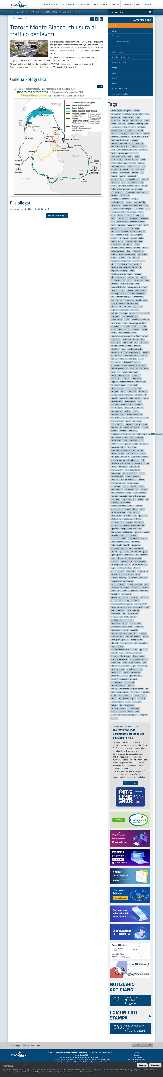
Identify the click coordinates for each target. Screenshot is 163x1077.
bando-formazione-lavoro (121, 607)
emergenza (115, 261)
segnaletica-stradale (134, 669)
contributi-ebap (140, 561)
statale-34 (115, 349)
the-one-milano (117, 470)
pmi (122, 290)
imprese (135, 173)
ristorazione (115, 339)
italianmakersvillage (118, 577)
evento (129, 346)
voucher (114, 176)
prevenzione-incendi (134, 414)
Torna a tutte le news (57, 215)
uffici (146, 225)
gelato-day (143, 516)
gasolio (122, 176)
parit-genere (136, 378)
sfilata (142, 509)
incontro (114, 300)
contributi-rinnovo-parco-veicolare (124, 649)
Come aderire (130, 782)
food (126, 617)
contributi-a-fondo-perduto (129, 186)
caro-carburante (127, 284)
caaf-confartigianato (119, 496)
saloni (113, 646)
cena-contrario (141, 555)
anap (125, 117)
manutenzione (135, 418)
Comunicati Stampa (120, 41)
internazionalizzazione (132, 267)
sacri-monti (115, 613)
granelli (126, 169)
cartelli (127, 565)
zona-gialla (115, 280)
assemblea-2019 (117, 571)
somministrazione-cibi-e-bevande (124, 535)
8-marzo (127, 516)
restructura (143, 391)
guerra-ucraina (122, 692)
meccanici (115, 404)
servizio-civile (126, 404)
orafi (134, 333)
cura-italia (115, 365)
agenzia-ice (132, 391)
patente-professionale (140, 319)
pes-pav (144, 336)
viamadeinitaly (125, 568)
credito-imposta (117, 202)
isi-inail (140, 499)
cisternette (115, 715)
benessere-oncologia (119, 623)
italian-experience (118, 189)
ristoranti (114, 561)
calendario (134, 310)
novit (147, 607)
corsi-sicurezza (132, 453)
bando (129, 156)
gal (139, 388)
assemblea (125, 137)
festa (141, 440)
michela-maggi (133, 708)
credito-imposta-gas (119, 450)
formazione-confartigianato (121, 627)
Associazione (99, 4)
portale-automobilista (119, 368)
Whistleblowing (136, 1057)
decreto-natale (138, 656)
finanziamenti (116, 159)
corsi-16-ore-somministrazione (133, 365)
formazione (115, 114)
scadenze (123, 679)
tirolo (125, 662)
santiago (129, 424)
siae (142, 169)
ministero (144, 591)
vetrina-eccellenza (118, 685)
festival (114, 359)
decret (113, 698)
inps (139, 623)
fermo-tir (133, 617)
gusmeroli (143, 649)
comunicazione (117, 329)
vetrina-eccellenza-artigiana (129, 264)
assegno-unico (117, 509)
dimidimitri (138, 241)
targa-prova (115, 378)
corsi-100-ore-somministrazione (123, 480)
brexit (137, 244)
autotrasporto (116, 110)
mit (124, 613)
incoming (123, 270)
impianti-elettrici (140, 695)
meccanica (115, 316)
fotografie (143, 715)
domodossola (129, 705)
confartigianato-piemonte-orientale (136, 114)
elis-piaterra (116, 666)
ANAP (114, 78)
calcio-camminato (134, 225)
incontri (145, 192)
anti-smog (136, 587)
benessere (139, 215)
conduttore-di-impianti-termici (135, 355)
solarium (128, 522)
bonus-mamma (117, 476)
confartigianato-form (138, 323)
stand (127, 329)
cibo (123, 349)
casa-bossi (144, 313)
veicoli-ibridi (132, 385)
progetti (114, 398)
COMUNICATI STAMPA (123, 1015)
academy (138, 532)
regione (143, 277)
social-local (137, 702)
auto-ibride (123, 467)
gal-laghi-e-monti (131, 489)
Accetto (142, 1065)
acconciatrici (129, 682)
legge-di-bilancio (132, 600)
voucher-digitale (141, 551)
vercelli (140, 130)
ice (112, 235)
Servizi (114, 4)
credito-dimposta (126, 398)
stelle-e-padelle (129, 339)
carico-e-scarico (117, 702)
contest (127, 411)
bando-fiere (115, 662)
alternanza (137, 421)
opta (113, 555)
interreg (114, 238)
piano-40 (114, 643)
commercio (132, 447)
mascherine (132, 182)
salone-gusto (143, 571)
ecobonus (135, 169)
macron (126, 666)
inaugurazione (127, 444)
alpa (112, 297)
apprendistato (116, 437)
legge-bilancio (137, 408)
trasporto (127, 110)
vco (136, 342)
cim (147, 689)
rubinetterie (115, 486)
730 (112, 221)
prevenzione (116, 532)
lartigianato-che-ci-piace (137, 287)
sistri (123, 447)
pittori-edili (115, 444)
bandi (113, 591)
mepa (123, 391)
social (138, 574)
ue (131, 561)
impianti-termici (122, 235)
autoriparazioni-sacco (119, 597)
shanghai (141, 698)
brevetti (114, 653)
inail (143, 166)
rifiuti (113, 150)
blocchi (138, 519)
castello (135, 159)
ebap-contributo (131, 509)
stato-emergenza (141, 444)
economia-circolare (137, 221)
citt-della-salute (135, 528)
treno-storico (131, 388)
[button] (98, 86)
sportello (114, 528)
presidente (136, 457)
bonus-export (116, 516)
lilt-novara (115, 499)
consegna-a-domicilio (140, 463)
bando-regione (136, 235)
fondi (146, 584)
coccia (145, 248)
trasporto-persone (118, 483)
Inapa (114, 72)
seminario (115, 290)
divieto (113, 333)
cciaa (125, 372)
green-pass (136, 137)
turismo (114, 431)
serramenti (132, 176)
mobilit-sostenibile (135, 349)
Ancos (114, 67)
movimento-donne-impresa (121, 209)
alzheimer (121, 225)
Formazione (83, 4)
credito (114, 254)
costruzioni (115, 418)
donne (127, 408)
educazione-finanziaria (131, 362)
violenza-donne (117, 241)
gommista (115, 594)
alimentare (138, 404)
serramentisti (130, 401)
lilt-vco (132, 623)
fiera (113, 163)
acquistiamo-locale (118, 708)
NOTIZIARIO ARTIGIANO (122, 987)
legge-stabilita (134, 662)
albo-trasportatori (127, 519)
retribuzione (132, 431)
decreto (146, 133)
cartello (114, 695)
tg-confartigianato (118, 385)
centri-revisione (117, 179)
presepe (125, 640)
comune (145, 587)
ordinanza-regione (118, 512)
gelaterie (134, 630)
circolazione (115, 342)
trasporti (122, 124)
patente (114, 705)
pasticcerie (134, 313)
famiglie (114, 718)
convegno (115, 548)
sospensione (116, 427)
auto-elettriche (139, 202)
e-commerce (124, 195)
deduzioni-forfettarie (131, 427)
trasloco (139, 506)
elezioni (114, 195)
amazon (123, 431)
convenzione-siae (136, 450)
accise (113, 124)
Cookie (136, 1055)
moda (133, 127)
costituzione (127, 532)
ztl (143, 460)
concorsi (137, 346)
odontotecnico (116, 411)
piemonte (144, 597)
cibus (124, 499)
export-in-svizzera (140, 565)
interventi (115, 587)
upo (142, 173)
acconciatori (115, 117)
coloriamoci (139, 627)
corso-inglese (133, 483)
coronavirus (115, 120)
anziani (124, 418)
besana (127, 333)
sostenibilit (129, 555)
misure (114, 303)
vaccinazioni (142, 666)
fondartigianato (117, 192)
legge (113, 225)
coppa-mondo (116, 525)
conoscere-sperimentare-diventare (134, 643)
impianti (114, 568)
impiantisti (132, 359)
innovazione (115, 676)
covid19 (126, 545)
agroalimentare (117, 130)
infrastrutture (138, 251)
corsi (113, 215)
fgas (139, 401)
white (121, 346)
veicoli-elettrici (116, 408)
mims (142, 473)
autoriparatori (138, 212)
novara (127, 159)
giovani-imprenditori (119, 143)
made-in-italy (133, 613)
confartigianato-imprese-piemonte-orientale (128, 293)
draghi (128, 493)
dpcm (137, 156)
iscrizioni (114, 679)
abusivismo (127, 244)
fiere (121, 653)
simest (114, 395)
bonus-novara (116, 489)
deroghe (123, 528)
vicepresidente (116, 401)
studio (127, 319)
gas (120, 333)
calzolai (128, 202)
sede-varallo (137, 607)
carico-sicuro (127, 342)
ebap (137, 117)
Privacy (136, 1052)
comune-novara (125, 153)
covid (131, 117)
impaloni (114, 382)
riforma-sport (126, 548)
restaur (135, 411)
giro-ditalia (131, 571)
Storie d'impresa (119, 62)
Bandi (114, 30)
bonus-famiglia (127, 574)
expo (121, 254)
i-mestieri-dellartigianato (120, 656)
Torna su (138, 1044)
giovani (144, 186)
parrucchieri (126, 280)
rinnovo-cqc (115, 362)
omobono (135, 542)
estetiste (141, 127)
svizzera (137, 248)
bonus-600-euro (117, 414)
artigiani (114, 228)
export (145, 137)
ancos (126, 127)
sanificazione (135, 659)
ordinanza (115, 447)
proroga (134, 238)
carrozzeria (136, 545)
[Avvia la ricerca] (150, 12)
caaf (113, 610)
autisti (135, 153)
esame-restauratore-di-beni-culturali (125, 460)
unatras (143, 146)
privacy (125, 120)
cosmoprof (125, 587)
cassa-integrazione (137, 231)
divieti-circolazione (118, 277)
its (121, 705)
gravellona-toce (135, 676)
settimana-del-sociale (119, 146)
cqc (112, 140)
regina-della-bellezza (137, 496)
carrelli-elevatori (141, 424)
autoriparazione (136, 120)
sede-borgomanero (133, 476)
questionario (116, 581)
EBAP (114, 83)
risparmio (115, 310)
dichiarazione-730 (139, 326)
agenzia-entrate (123, 542)
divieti (141, 486)
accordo (121, 453)
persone (138, 398)
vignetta (114, 270)
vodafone (135, 228)
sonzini (144, 659)
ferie (147, 209)
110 (137, 166)
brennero (114, 284)
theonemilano (123, 591)
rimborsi (125, 630)
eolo (112, 692)
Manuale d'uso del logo (136, 1059)
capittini (136, 512)
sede (141, 238)
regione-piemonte (118, 156)
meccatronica (130, 130)
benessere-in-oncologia (120, 199)
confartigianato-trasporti (139, 218)
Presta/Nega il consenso (41, 1072)
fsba (137, 284)
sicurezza (134, 140)
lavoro (143, 159)
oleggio (141, 480)
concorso (128, 395)
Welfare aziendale (119, 88)
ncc (147, 499)
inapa (128, 212)
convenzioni (122, 218)
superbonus (115, 205)
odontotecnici (116, 127)
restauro (141, 163)
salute (141, 359)
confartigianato (142, 124)
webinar (131, 124)
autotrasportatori (117, 251)
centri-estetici (122, 221)
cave (145, 300)
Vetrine (147, 4)
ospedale (140, 339)
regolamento (142, 254)
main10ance (116, 244)
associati (134, 591)
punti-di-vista (116, 267)
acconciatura (125, 502)
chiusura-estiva (133, 610)
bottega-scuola (136, 640)
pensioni (133, 440)
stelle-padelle (130, 254)
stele (146, 398)
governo (129, 241)
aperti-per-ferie (122, 140)
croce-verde (138, 522)
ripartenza (120, 493)
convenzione (116, 169)
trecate (114, 346)
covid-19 (136, 257)
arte (134, 516)
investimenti (124, 173)
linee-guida (115, 640)
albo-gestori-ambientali (120, 457)
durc (128, 251)
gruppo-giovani (117, 565)
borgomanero (138, 297)
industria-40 (116, 545)
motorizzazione (117, 522)
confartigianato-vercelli (120, 620)
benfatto (124, 561)
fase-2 (143, 290)
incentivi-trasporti (118, 584)
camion (129, 248)
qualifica (143, 633)
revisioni (126, 378)
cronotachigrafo (133, 290)
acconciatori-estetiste (119, 440)
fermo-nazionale (140, 493)
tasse (128, 702)
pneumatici (143, 205)
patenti (125, 231)
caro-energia (116, 326)
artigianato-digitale (133, 470)
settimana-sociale (118, 166)
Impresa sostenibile (120, 93)
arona (113, 453)
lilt (136, 150)
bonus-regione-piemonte (133, 437)
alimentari (115, 182)
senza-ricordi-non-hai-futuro (122, 506)
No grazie (155, 1065)
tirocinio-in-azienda (118, 538)
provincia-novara (117, 669)
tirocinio (127, 326)
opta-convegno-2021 (132, 672)
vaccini (144, 329)
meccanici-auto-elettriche (134, 525)
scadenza (127, 306)
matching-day (116, 682)
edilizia (113, 186)
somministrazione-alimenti (130, 300)
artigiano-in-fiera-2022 (137, 538)
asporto (114, 551)
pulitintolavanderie (130, 205)
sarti (121, 395)
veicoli (125, 323)
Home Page (14, 11)
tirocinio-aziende (117, 600)
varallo (113, 257)
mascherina (138, 548)
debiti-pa (137, 568)
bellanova (120, 610)
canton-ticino (116, 355)
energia (134, 199)
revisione (134, 146)
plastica (130, 685)
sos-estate (139, 209)
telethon (114, 502)
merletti (132, 163)
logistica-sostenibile (133, 653)
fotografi (145, 179)
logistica (114, 133)
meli (113, 542)
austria (145, 457)
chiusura (138, 274)
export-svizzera (125, 695)
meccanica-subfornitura (138, 577)
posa (144, 662)
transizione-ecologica (133, 558)
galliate (122, 303)
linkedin (122, 359)
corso (147, 120)
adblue (146, 532)
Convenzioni (67, 4)
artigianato (124, 238)
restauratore (125, 228)
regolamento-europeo (127, 698)
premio (120, 555)
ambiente (115, 352)
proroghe (114, 391)
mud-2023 (134, 597)
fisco (141, 182)
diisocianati (115, 231)
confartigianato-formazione (130, 133)
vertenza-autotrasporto (120, 375)
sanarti (125, 150)
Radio (114, 46)
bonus (113, 153)
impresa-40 (115, 473)
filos (113, 421)
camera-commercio (134, 189)
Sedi (138, 4)
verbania (144, 489)
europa (125, 486)
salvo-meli (144, 342)
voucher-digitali (140, 395)
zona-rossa (135, 692)
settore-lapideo (137, 689)
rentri (132, 270)
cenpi (113, 218)
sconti (127, 463)
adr (129, 257)
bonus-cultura (116, 617)
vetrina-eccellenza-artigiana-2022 (124, 633)
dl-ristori (133, 679)
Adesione (126, 4)
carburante (115, 574)
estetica (122, 257)
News (37, 11)
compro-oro (115, 323)
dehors (145, 636)
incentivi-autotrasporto (120, 689)
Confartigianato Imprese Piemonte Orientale (19, 4)
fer (112, 493)
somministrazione (136, 143)
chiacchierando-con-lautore (121, 604)
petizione (124, 310)
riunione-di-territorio (129, 316)
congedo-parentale (133, 636)
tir (119, 150)
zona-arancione (138, 261)
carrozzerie (122, 215)
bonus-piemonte (117, 212)
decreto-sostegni (123, 297)
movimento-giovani (129, 715)
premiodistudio (134, 352)
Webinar (115, 36)
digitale (114, 264)
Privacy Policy (126, 1070)
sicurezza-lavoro (117, 248)
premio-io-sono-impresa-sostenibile (125, 336)
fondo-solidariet (117, 424)
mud (123, 182)
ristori (142, 453)
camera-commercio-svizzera (122, 711)
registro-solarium (126, 382)
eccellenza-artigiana (141, 280)
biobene (130, 166)
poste (128, 421)
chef (113, 659)
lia (132, 620)
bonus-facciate (117, 463)
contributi (115, 137)
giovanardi (135, 375)
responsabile (126, 594)
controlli (134, 486)
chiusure (145, 427)
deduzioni (135, 329)
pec (119, 372)
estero (120, 646)
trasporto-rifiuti (140, 604)
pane (113, 372)
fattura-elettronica (118, 287)
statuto (124, 352)
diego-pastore (116, 306)
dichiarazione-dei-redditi (139, 368)
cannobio (131, 499)
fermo (130, 215)
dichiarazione (122, 659)
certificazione (128, 581)
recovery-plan (132, 303)
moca (125, 676)
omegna (120, 421)
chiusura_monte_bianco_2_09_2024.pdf (30, 209)
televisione (115, 630)
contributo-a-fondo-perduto (121, 274)
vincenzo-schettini (130, 473)
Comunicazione (48, 4)
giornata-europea (126, 551)
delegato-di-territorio (119, 313)
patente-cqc (121, 163)
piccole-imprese (117, 388)
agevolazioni (133, 372)
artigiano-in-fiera (132, 179)
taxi (131, 150)
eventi (136, 110)
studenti (114, 519)
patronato (143, 150)
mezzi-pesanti (116, 319)
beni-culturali (116, 672)
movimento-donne (133, 192)
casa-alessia (141, 382)
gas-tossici (138, 306)
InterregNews (118, 51)
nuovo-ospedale (117, 636)
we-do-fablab (133, 277)
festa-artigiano (117, 558)
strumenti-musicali (135, 584)
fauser (146, 418)
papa (133, 666)
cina (129, 512)
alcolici (113, 467)
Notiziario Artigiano (120, 57)
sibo (137, 711)
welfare (114, 173)
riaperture (145, 692)
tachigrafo (126, 261)
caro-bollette (134, 467)
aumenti (146, 352)
